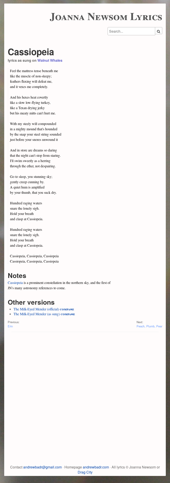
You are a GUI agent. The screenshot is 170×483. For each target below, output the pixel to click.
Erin (10, 326)
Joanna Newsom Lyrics (106, 16)
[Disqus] (85, 391)
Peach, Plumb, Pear (149, 326)
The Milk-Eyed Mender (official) (36, 309)
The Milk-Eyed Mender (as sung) (37, 313)
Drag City (85, 472)
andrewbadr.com (96, 467)
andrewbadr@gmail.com (42, 467)
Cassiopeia (15, 282)
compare (67, 308)
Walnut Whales (49, 60)
